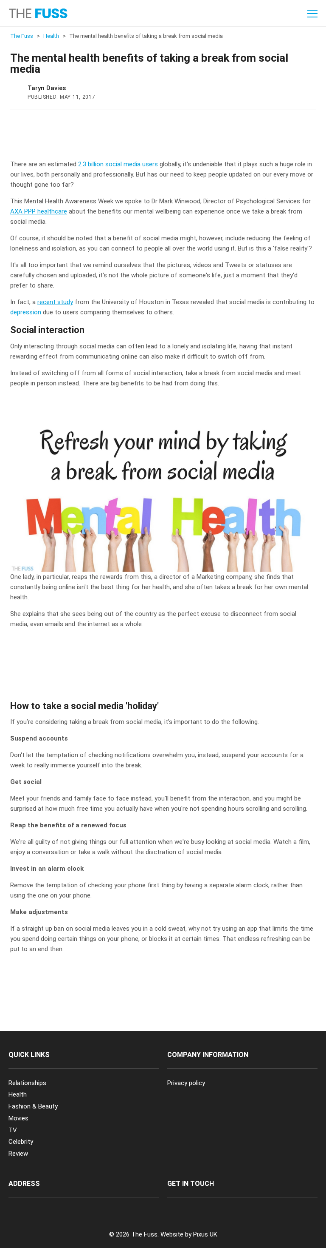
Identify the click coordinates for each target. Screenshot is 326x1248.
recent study (55, 302)
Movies (18, 1118)
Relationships (27, 1083)
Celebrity (20, 1141)
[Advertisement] (164, 137)
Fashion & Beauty (33, 1106)
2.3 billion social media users (118, 164)
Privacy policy (186, 1083)
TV (12, 1130)
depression (25, 312)
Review (18, 1153)
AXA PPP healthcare (38, 211)
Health (17, 1094)
